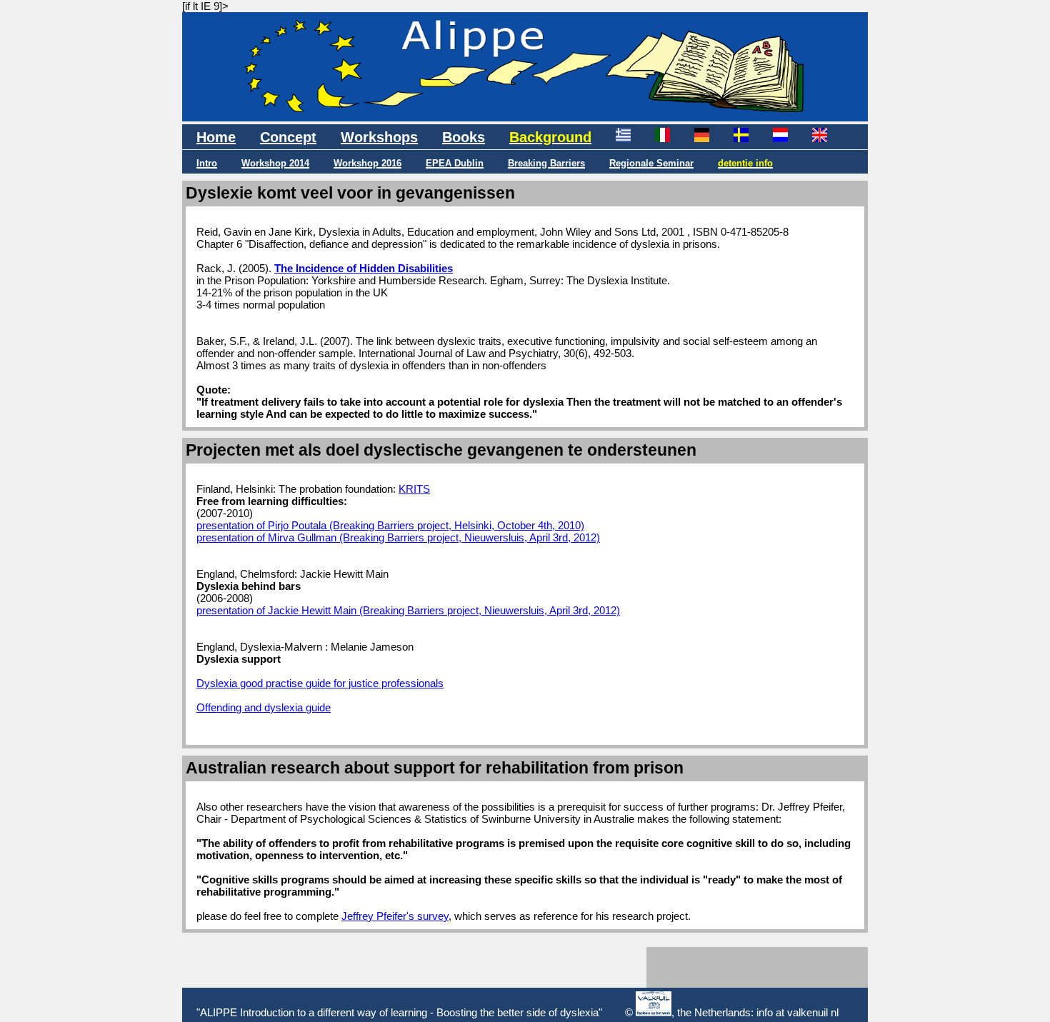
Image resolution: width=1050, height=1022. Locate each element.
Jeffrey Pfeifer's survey (395, 916)
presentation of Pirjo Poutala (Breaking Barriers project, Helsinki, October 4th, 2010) (390, 525)
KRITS (414, 489)
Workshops (379, 137)
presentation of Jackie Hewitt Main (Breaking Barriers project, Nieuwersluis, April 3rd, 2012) (408, 610)
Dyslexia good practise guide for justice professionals (320, 683)
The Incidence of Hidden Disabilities (363, 268)
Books (463, 137)
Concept (288, 137)
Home (216, 137)
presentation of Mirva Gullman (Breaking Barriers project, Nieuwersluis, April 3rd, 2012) (398, 537)
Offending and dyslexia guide (263, 707)
